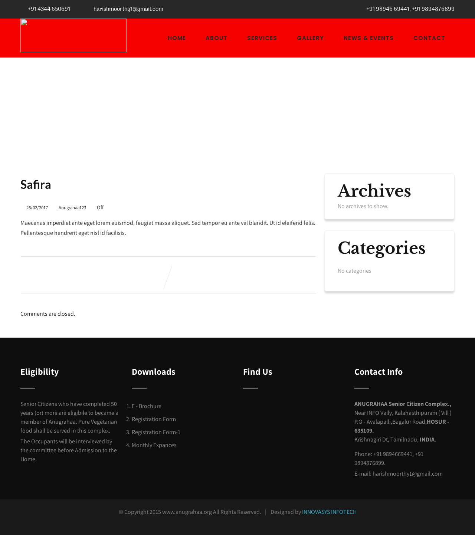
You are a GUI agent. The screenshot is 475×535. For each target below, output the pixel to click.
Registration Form (154, 419)
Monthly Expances (154, 445)
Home (177, 38)
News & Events (369, 38)
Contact (429, 38)
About (216, 38)
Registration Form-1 (156, 432)
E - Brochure (146, 406)
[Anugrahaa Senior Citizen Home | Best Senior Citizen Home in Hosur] (73, 35)
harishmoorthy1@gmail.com (128, 9)
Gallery (310, 38)
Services (262, 38)
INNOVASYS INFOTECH (329, 512)
